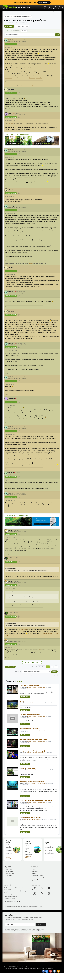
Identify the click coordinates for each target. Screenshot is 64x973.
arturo (10, 113)
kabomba (32, 78)
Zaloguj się (7, 30)
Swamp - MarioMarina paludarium (32, 782)
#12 (14, 405)
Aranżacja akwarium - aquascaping (24, 12)
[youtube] (51, 972)
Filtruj (25, 30)
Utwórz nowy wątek (23, 26)
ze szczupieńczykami (30, 818)
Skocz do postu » (25, 696)
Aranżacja (11, 12)
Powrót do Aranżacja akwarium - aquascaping (19, 16)
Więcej (39, 930)
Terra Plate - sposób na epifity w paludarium (36, 801)
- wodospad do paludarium (30, 715)
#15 (14, 500)
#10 (16, 350)
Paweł (10, 530)
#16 (14, 537)
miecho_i (11, 40)
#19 (14, 620)
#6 (14, 213)
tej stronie (24, 629)
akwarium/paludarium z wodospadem (33, 740)
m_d (18, 901)
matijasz (11, 472)
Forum (5, 12)
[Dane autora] (19, 44)
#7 (14, 274)
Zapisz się (41, 924)
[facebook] (43, 971)
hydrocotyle (41, 324)
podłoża (39, 650)
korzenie (11, 123)
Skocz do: (18, 671)
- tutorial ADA (28, 768)
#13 (14, 434)
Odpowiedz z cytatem (11, 44)
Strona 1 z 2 (41, 667)
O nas (33, 869)
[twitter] (47, 972)
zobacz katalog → (44, 2)
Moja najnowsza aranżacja (11, 554)
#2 (14, 96)
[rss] (58, 972)
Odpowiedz (10, 26)
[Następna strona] (56, 666)
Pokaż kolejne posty (33, 662)
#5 (14, 196)
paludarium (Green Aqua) (32, 751)
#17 (14, 565)
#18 (14, 588)
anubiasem (8, 78)
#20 (14, 647)
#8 (14, 299)
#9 (13, 318)
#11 (13, 384)
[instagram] (54, 972)
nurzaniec (39, 78)
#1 (14, 47)
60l (22, 701)
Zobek (10, 557)
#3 (14, 120)
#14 (14, 480)
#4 (14, 157)
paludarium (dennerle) (30, 728)
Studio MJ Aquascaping (29, 686)
